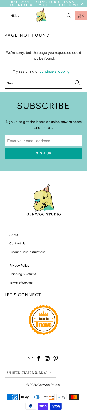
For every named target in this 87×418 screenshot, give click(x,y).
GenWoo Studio (48, 384)
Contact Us (17, 243)
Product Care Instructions (27, 252)
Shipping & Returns (22, 274)
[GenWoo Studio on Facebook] (39, 358)
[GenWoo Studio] (42, 15)
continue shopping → (57, 71)
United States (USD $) (27, 373)
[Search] (69, 15)
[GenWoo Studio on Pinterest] (55, 358)
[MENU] (2, 15)
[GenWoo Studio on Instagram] (47, 358)
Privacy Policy (19, 265)
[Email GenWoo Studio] (30, 358)
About (13, 235)
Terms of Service (21, 282)
